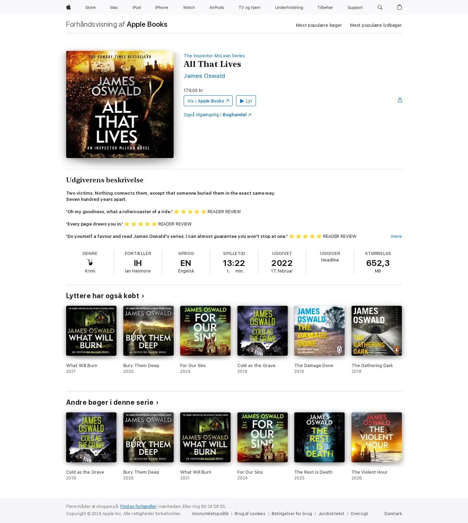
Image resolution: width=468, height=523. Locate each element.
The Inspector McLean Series (214, 55)
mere (396, 236)
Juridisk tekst (331, 513)
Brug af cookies (250, 513)
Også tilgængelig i (215, 114)
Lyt (249, 101)
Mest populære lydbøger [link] (376, 25)
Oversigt (359, 513)
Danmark (393, 513)
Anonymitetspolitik (210, 513)
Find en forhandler (138, 506)
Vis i (205, 101)
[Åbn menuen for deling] (400, 100)
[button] (380, 7)
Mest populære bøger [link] (319, 25)
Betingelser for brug (292, 513)
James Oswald (204, 75)
